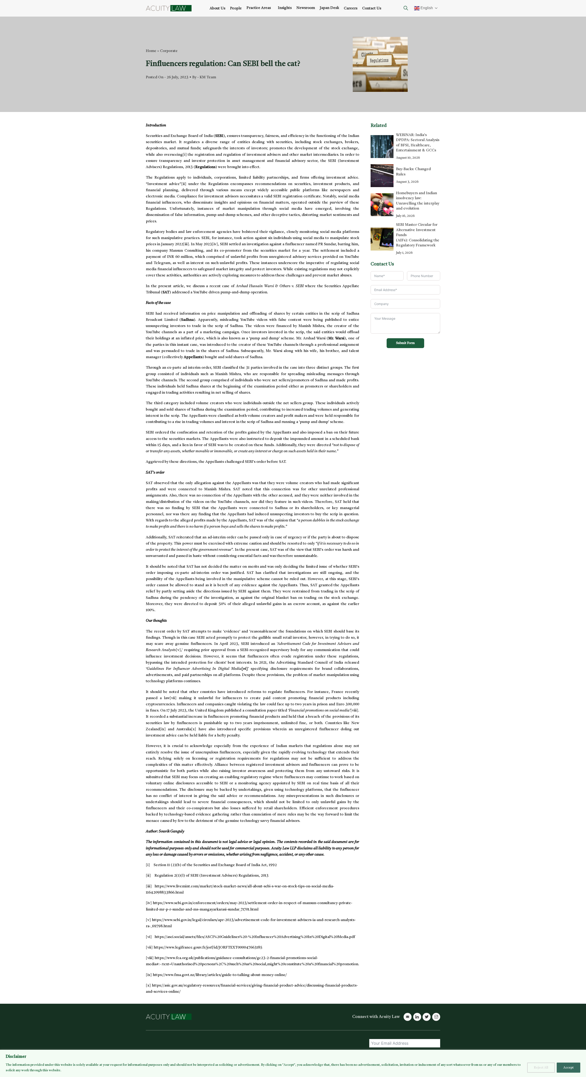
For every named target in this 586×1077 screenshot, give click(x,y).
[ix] (163, 729)
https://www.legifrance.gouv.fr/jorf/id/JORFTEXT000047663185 (208, 947)
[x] (193, 729)
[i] (185, 155)
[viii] (354, 710)
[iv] (215, 244)
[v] (178, 650)
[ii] (183, 184)
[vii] (173, 698)
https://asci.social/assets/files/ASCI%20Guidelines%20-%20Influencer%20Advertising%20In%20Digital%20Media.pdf (255, 937)
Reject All (541, 1067)
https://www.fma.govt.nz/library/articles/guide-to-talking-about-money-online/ (220, 975)
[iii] (186, 244)
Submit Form (405, 343)
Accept (568, 1067)
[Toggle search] (406, 8)
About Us (217, 8)
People (236, 8)
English (426, 8)
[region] (293, 1063)
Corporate (169, 51)
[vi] (149, 937)
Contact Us (371, 8)
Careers (350, 8)
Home (151, 51)
